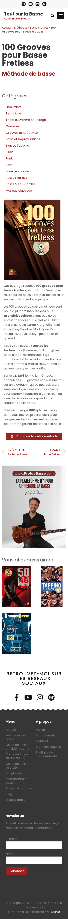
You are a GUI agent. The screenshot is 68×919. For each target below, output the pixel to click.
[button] (52, 15)
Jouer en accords (19, 171)
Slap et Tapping (17, 145)
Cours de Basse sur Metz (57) (17, 756)
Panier (40, 730)
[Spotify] (44, 4)
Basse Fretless (39, 28)
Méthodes (20, 28)
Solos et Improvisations (23, 139)
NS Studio (53, 912)
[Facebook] (24, 4)
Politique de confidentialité (46, 754)
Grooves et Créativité (22, 133)
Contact (42, 741)
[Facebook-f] (16, 697)
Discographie (15, 800)
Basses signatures (19, 788)
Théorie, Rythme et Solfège (26, 120)
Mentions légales (48, 747)
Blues (9, 152)
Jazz (9, 165)
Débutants (14, 107)
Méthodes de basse (15, 737)
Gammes (12, 126)
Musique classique (19, 190)
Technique (13, 113)
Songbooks (14, 773)
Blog (9, 794)
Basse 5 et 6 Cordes (20, 184)
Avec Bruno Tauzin (17, 18)
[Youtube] (31, 4)
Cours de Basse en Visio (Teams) (18, 747)
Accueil (7, 28)
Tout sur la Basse (23, 14)
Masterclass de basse (17, 781)
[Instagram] (38, 4)
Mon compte (45, 735)
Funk (9, 158)
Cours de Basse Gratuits (17, 766)
